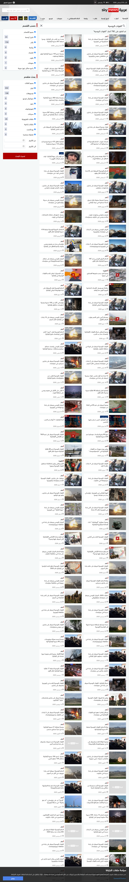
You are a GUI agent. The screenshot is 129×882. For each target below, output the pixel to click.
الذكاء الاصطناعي (74, 18)
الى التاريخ (32, 146)
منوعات (59, 18)
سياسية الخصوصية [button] (120, 877)
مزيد (43, 18)
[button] (13, 18)
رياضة (86, 18)
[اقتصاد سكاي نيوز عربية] (33, 18)
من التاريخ (32, 140)
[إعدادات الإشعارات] (26, 18)
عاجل (20, 18)
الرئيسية (125, 18)
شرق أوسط (105, 18)
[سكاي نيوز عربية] (114, 10)
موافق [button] (13, 878)
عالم (95, 18)
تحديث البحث (20, 156)
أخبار (117, 18)
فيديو (51, 18)
